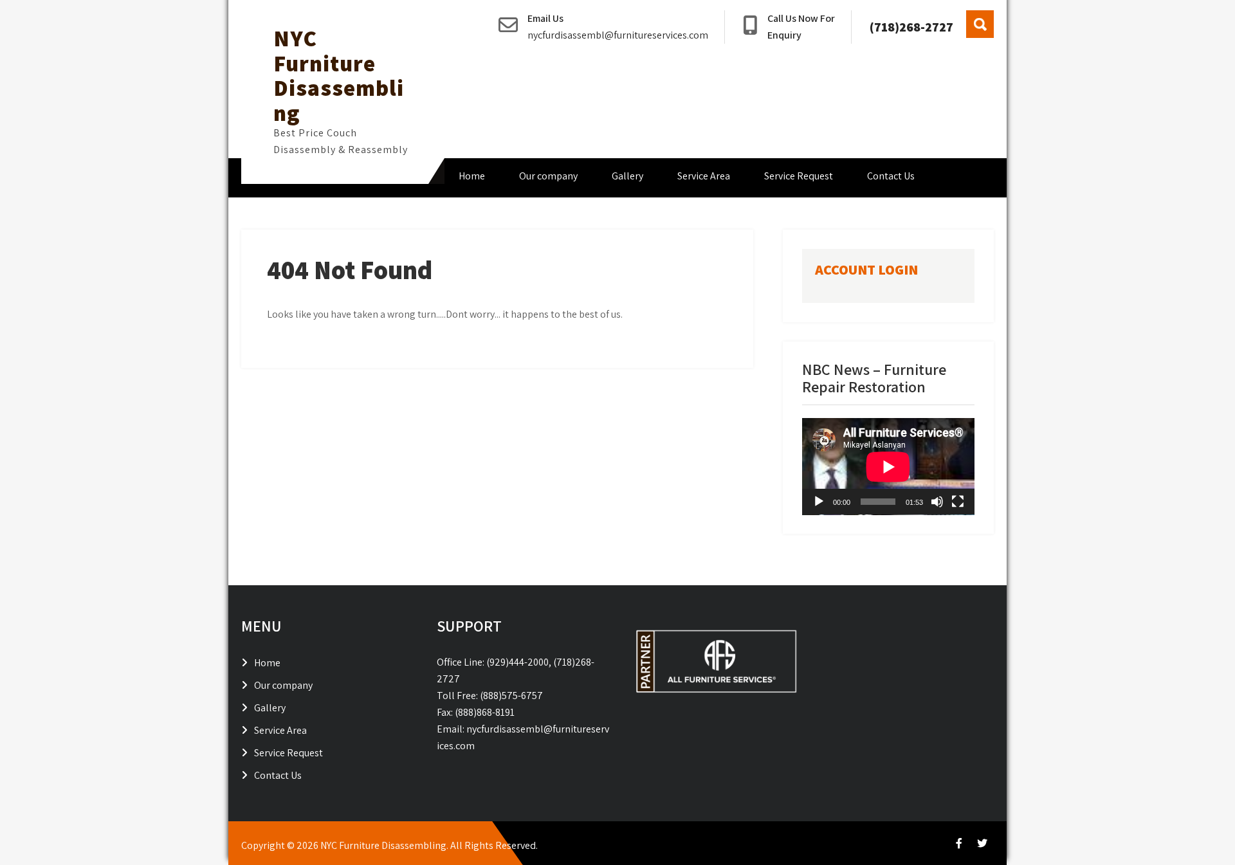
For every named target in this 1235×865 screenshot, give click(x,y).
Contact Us (891, 176)
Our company (548, 176)
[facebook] (959, 843)
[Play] (818, 501)
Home (472, 176)
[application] (888, 466)
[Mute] (937, 501)
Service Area (703, 176)
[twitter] (982, 843)
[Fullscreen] (957, 501)
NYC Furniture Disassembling (338, 75)
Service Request (798, 176)
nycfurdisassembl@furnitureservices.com (617, 35)
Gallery (627, 176)
